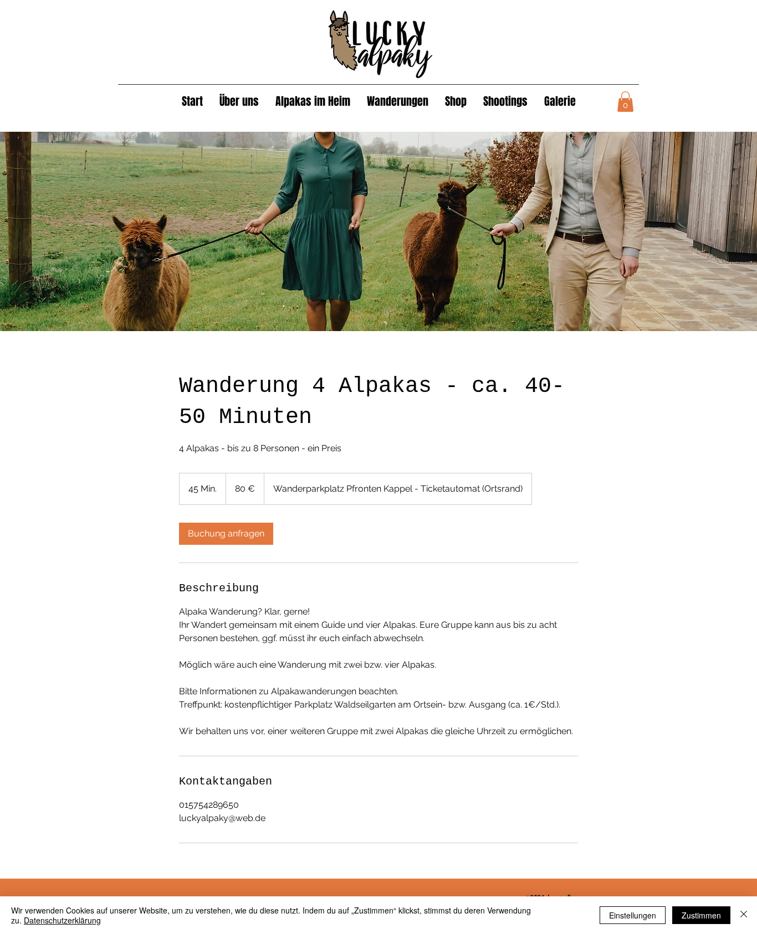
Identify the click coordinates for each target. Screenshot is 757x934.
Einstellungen (632, 915)
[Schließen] (743, 915)
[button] (625, 101)
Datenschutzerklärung (62, 920)
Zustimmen (701, 915)
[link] (226, 534)
